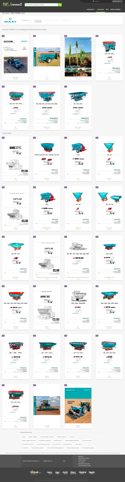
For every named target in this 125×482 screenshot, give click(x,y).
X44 (15, 425)
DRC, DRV (47, 178)
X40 (15, 127)
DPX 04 (15, 227)
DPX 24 (46, 376)
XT (46, 77)
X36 (109, 376)
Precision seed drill (87, 440)
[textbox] (41, 4)
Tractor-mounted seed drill (43, 444)
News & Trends (115, 9)
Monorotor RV (109, 227)
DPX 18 (15, 376)
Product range (78, 77)
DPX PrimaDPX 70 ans (109, 277)
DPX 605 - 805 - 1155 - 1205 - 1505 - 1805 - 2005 (78, 277)
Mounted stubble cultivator (47, 437)
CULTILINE (47, 425)
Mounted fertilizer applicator (72, 440)
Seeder (23, 437)
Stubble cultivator (33, 437)
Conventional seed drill (27, 444)
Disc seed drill (56, 444)
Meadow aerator (58, 440)
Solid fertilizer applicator (45, 440)
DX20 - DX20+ (78, 127)
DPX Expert (15, 326)
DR (15, 178)
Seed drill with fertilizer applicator (55, 448)
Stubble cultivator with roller (29, 440)
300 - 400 (109, 178)
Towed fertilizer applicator (37, 448)
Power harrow (78, 444)
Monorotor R (78, 227)
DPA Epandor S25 (47, 227)
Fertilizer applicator (61, 437)
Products (90, 9)
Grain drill (71, 437)
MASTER (78, 425)
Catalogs (100, 9)
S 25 (78, 178)
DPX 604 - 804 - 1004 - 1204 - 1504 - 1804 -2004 (46, 277)
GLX (78, 326)
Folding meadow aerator (73, 448)
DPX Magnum (109, 326)
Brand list (80, 456)
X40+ (109, 77)
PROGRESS (15, 77)
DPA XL (46, 326)
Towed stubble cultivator (88, 448)
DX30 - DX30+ (47, 127)
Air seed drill (25, 448)
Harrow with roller (67, 444)
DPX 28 (78, 376)
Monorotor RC (16, 277)
